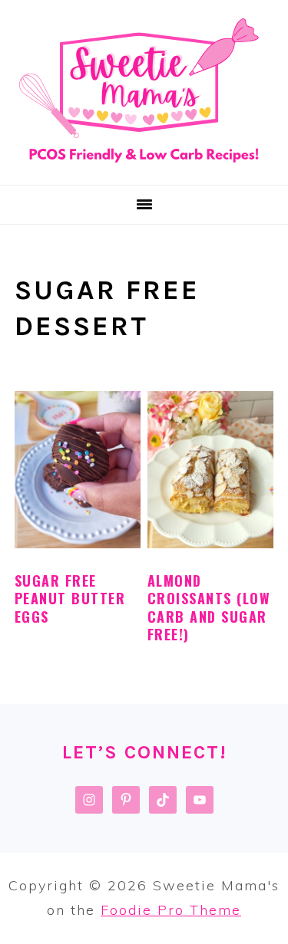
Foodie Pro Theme (171, 910)
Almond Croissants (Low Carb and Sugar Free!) (209, 607)
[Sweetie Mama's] (144, 164)
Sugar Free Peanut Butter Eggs (70, 599)
